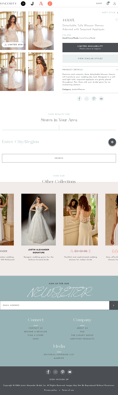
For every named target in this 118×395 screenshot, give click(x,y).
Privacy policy (50, 390)
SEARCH (59, 158)
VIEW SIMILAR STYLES (90, 59)
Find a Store (36, 335)
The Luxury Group (82, 335)
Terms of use (68, 390)
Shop (99, 3)
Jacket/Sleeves (78, 89)
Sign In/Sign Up (59, 379)
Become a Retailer (35, 332)
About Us (82, 328)
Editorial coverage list (59, 355)
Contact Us (36, 328)
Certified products (82, 339)
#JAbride (59, 358)
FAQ (82, 332)
